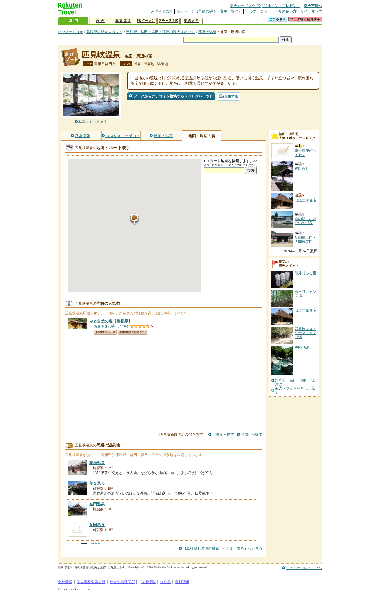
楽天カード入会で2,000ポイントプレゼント (265, 6)
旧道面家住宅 (305, 310)
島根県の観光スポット (104, 32)
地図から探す (251, 434)
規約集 (165, 582)
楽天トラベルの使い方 (278, 11)
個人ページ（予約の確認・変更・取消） (209, 11)
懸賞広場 (123, 21)
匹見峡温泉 (207, 32)
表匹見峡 (302, 347)
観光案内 (191, 21)
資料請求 (182, 582)
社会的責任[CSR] (123, 582)
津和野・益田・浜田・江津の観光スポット (160, 32)
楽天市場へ (313, 6)
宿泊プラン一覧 (105, 332)
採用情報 (148, 582)
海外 (100, 21)
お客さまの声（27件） (112, 326)
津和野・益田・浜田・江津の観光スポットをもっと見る (295, 386)
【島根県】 (110, 321)
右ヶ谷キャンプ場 (305, 294)
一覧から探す (223, 434)
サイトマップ (311, 11)
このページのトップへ (304, 568)
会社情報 (65, 582)
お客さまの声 (162, 11)
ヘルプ (251, 11)
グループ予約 (168, 21)
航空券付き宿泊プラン (132, 332)
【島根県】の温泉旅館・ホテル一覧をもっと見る (222, 548)
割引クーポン (146, 21)
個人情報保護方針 (91, 582)
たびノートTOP (70, 32)
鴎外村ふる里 (305, 273)
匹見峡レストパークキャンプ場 (305, 333)
